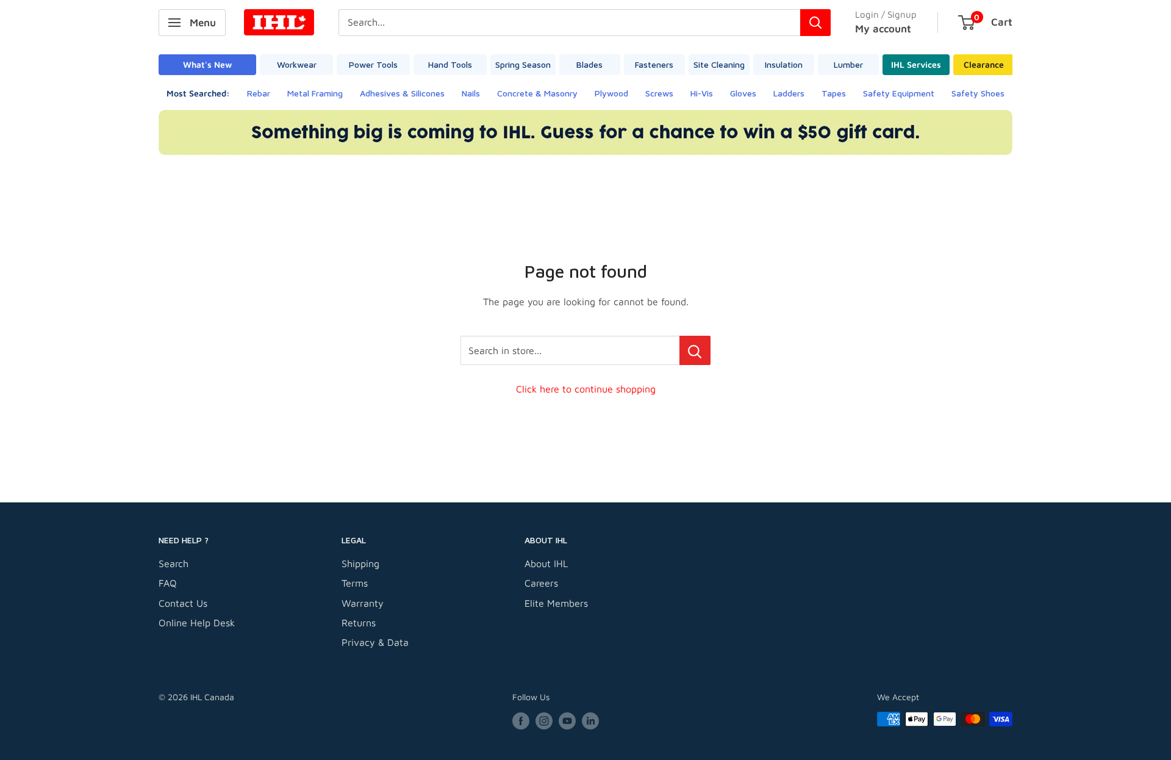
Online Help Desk (197, 622)
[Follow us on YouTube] (567, 720)
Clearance (984, 64)
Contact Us (183, 603)
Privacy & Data (375, 642)
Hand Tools (450, 64)
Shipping (360, 563)
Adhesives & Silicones (402, 93)
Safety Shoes (977, 93)
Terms (355, 582)
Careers (541, 582)
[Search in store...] (695, 350)
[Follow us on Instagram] (544, 720)
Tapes (834, 93)
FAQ (168, 582)
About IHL (546, 563)
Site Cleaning (719, 64)
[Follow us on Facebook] (520, 720)
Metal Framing (315, 93)
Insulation (784, 64)
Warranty (363, 603)
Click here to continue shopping (586, 388)
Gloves (743, 93)
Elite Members (556, 603)
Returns (359, 622)
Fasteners (654, 64)
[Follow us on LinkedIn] (590, 720)
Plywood (611, 93)
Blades (589, 64)
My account (883, 29)
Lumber (848, 64)
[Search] (815, 22)
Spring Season (523, 64)
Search (173, 563)
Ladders (788, 93)
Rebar (258, 93)
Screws (659, 93)
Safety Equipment (898, 93)
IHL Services (916, 64)
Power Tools (373, 64)
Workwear (297, 64)
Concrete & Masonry (537, 93)
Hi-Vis (701, 93)
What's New (207, 64)
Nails (471, 93)
